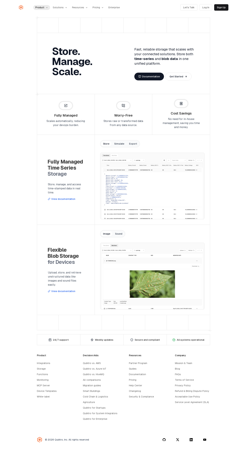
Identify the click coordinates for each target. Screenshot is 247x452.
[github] (164, 439)
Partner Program (138, 363)
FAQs (178, 374)
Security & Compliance (141, 396)
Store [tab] (106, 143)
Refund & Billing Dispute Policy (192, 391)
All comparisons (92, 380)
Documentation (137, 374)
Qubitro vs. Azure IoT (94, 368)
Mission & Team (183, 363)
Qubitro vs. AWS (92, 363)
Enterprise (114, 7)
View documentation (63, 199)
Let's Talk (189, 7)
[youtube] (204, 439)
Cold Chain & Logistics (95, 396)
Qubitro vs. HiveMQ (93, 374)
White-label (43, 396)
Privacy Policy (183, 385)
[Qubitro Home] (21, 7)
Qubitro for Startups (94, 407)
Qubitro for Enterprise (95, 419)
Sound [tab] (118, 233)
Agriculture (89, 402)
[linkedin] (191, 439)
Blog (177, 368)
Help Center (135, 385)
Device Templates (47, 391)
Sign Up (221, 7)
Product (39, 7)
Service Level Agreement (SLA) (192, 402)
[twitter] (177, 439)
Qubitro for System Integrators (100, 413)
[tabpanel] (152, 186)
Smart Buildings (91, 391)
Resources (78, 7)
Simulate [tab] (119, 143)
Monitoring (43, 380)
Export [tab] (133, 143)
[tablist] (120, 143)
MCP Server (43, 385)
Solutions (58, 7)
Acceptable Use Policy (187, 396)
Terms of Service (184, 380)
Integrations (43, 363)
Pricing (96, 7)
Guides (133, 368)
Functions (42, 374)
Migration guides (92, 385)
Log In (205, 7)
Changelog (135, 391)
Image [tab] (106, 233)
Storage (41, 368)
